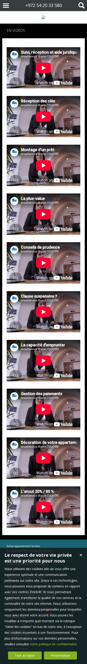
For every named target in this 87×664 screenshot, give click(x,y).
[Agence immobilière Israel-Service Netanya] (43, 17)
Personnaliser (60, 655)
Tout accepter (25, 655)
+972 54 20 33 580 (43, 5)
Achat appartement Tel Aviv (23, 546)
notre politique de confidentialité (53, 644)
